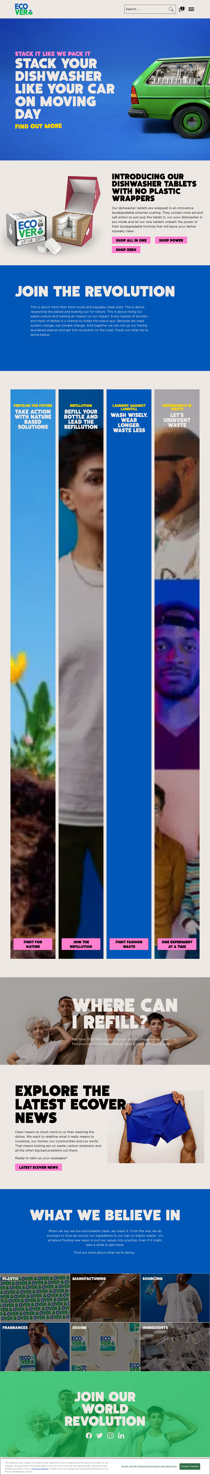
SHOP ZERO (126, 249)
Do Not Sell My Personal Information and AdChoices (149, 1466)
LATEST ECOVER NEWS (38, 1167)
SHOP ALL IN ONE (131, 240)
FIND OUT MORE (38, 125)
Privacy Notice (40, 1469)
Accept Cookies (189, 1466)
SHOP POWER (171, 240)
